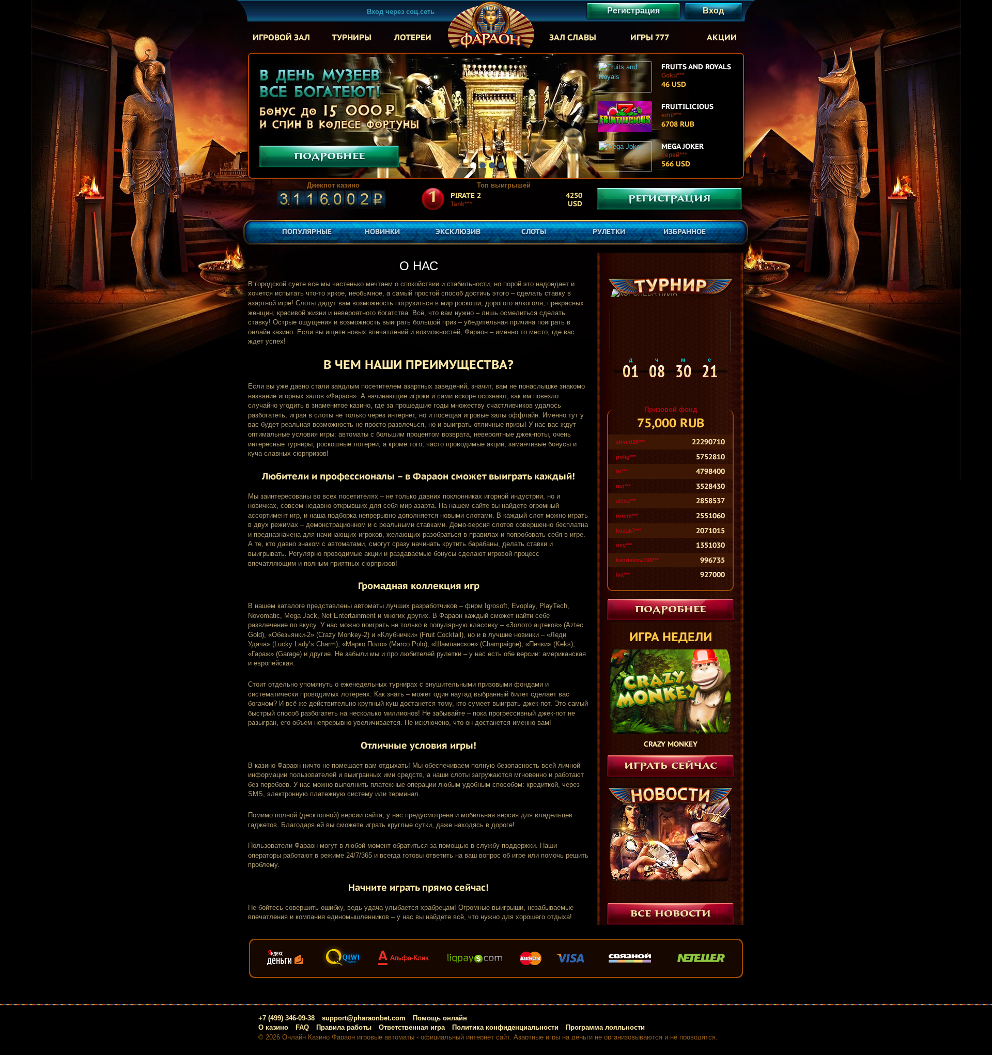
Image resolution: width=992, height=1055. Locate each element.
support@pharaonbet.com (364, 1018)
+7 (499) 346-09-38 (286, 1018)
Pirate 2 (466, 195)
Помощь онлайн (440, 1018)
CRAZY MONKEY (671, 744)
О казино (273, 1027)
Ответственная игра (412, 1027)
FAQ (302, 1027)
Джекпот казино (333, 185)
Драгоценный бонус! (671, 890)
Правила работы (343, 1027)
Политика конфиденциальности (505, 1027)
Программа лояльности (605, 1027)
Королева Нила (670, 397)
